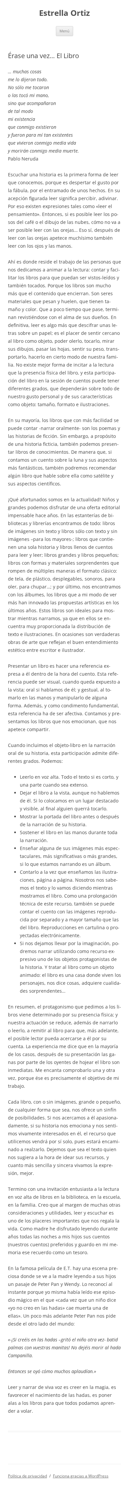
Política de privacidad (27, 1476)
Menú (64, 30)
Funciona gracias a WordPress (80, 1476)
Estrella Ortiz (64, 13)
